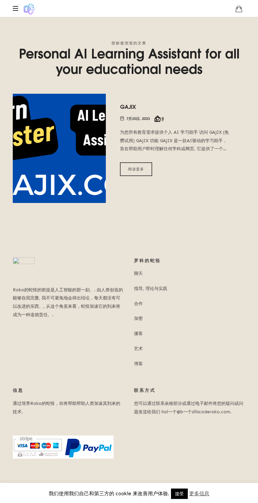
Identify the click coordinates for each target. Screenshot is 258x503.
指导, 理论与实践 (150, 288)
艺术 (138, 348)
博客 (138, 363)
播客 (138, 333)
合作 (138, 303)
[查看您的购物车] (239, 8)
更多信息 (199, 494)
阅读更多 (136, 169)
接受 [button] (179, 493)
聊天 (138, 273)
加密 (138, 318)
